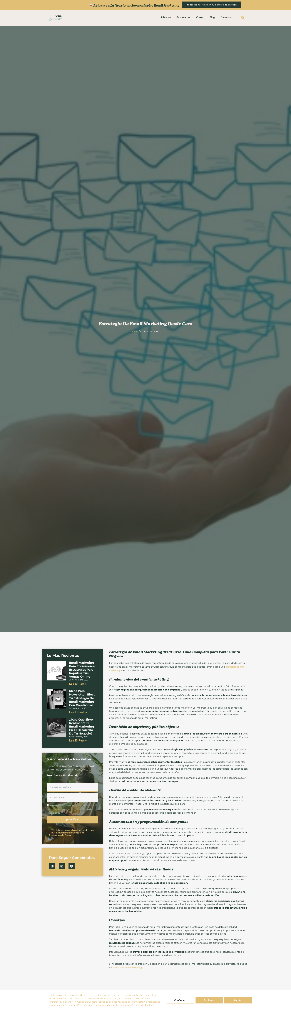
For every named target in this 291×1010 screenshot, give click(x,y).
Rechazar (209, 1000)
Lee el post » (78, 684)
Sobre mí (166, 17)
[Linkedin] (52, 866)
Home (135, 331)
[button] (243, 18)
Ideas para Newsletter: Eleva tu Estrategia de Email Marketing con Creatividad (82, 698)
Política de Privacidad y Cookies (136, 1005)
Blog (212, 17)
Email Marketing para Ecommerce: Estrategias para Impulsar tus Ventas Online (82, 669)
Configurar (180, 1000)
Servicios (181, 17)
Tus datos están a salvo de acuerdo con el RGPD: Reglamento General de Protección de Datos (72, 832)
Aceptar (238, 1000)
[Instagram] (62, 866)
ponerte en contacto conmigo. (128, 967)
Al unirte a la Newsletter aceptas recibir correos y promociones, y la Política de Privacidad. (72, 809)
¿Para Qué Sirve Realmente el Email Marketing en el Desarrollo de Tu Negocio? (81, 726)
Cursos (200, 17)
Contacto (226, 17)
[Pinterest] (72, 866)
